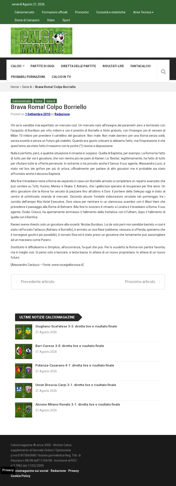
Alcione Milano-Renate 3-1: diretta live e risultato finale (77, 404)
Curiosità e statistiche (111, 12)
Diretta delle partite (78, 66)
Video (51, 20)
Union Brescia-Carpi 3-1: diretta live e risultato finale (75, 385)
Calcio (16, 66)
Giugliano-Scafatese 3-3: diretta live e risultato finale (76, 326)
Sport (66, 20)
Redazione (62, 114)
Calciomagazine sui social (29, 470)
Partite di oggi (42, 66)
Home (15, 87)
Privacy (73, 470)
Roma (38, 101)
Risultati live (113, 66)
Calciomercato (24, 12)
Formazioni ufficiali (54, 12)
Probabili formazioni (28, 77)
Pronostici (82, 12)
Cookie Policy (20, 476)
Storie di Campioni (27, 20)
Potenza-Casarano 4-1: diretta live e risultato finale (74, 365)
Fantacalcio (140, 66)
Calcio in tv (61, 77)
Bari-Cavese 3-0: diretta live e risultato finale (69, 346)
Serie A (27, 87)
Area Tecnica (142, 12)
